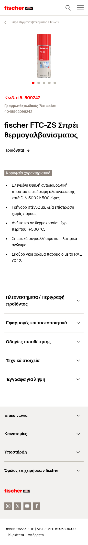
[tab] (33, 83)
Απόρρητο (36, 535)
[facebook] (36, 506)
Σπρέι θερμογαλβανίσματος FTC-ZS (35, 22)
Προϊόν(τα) (14, 150)
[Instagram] (8, 506)
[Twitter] (17, 506)
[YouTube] (27, 506)
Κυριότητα (16, 535)
